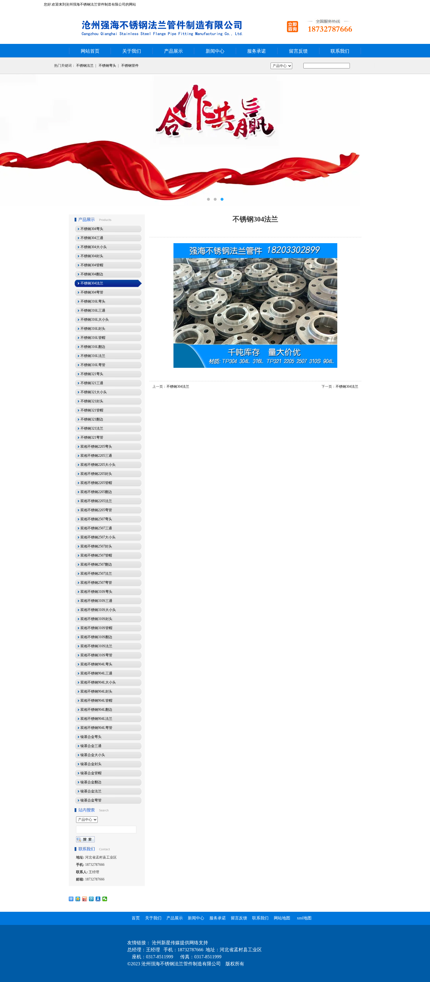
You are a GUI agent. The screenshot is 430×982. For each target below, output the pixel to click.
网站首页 (90, 51)
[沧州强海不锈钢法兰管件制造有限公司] (215, 140)
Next (420, 140)
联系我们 (340, 51)
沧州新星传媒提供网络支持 (180, 942)
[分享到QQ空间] (77, 899)
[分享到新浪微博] (84, 899)
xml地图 (304, 918)
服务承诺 (256, 51)
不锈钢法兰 (85, 65)
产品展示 (173, 51)
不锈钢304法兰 (177, 386)
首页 (136, 918)
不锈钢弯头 (107, 65)
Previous (10, 140)
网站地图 (282, 918)
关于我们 (131, 51)
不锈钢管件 (130, 65)
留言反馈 (298, 51)
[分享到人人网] (98, 899)
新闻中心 (215, 51)
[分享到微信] (104, 899)
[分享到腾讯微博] (91, 899)
